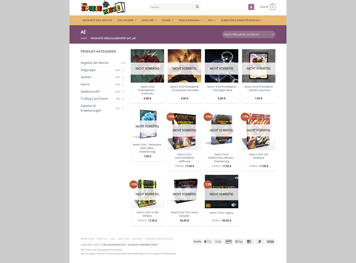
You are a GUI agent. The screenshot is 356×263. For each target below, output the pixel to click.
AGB (112, 238)
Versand (137, 238)
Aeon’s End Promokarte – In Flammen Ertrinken (184, 88)
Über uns (124, 238)
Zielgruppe (126, 20)
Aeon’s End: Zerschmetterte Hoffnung (184, 158)
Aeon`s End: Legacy (221, 212)
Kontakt (102, 238)
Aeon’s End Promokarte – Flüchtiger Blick (221, 88)
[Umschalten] (123, 70)
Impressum (88, 238)
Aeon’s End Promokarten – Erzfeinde (147, 90)
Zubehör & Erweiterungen (240, 20)
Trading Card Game (94, 99)
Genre (166, 20)
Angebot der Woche (97, 20)
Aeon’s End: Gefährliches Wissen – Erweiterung (221, 158)
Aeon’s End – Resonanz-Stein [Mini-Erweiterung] (147, 148)
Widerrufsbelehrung (159, 238)
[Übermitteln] (197, 7)
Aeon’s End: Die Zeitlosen (258, 156)
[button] (251, 7)
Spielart (148, 20)
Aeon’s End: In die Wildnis (147, 214)
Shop (84, 38)
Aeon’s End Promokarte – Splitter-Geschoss (258, 88)
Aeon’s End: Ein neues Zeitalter (184, 214)
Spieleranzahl (189, 20)
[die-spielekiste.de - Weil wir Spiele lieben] (112, 7)
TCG (210, 20)
